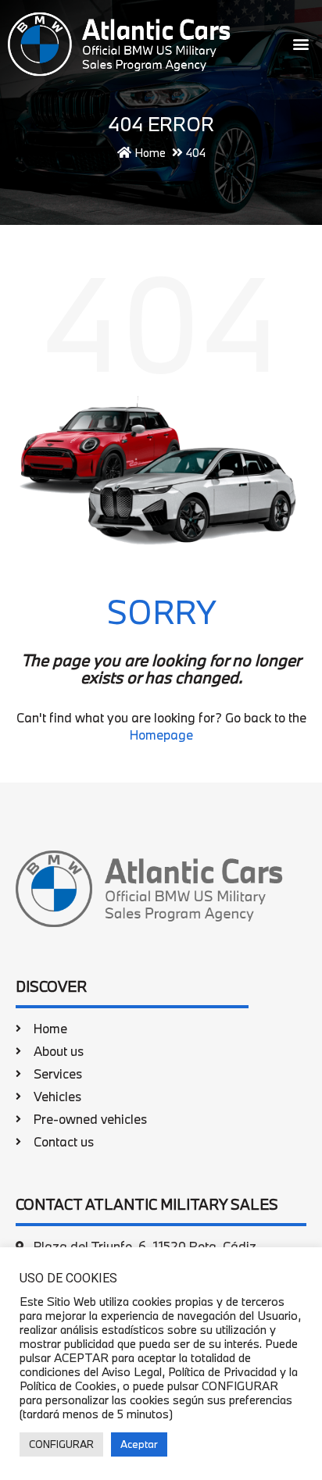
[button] (301, 44)
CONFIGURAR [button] (61, 1444)
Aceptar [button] (139, 1444)
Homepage (161, 734)
